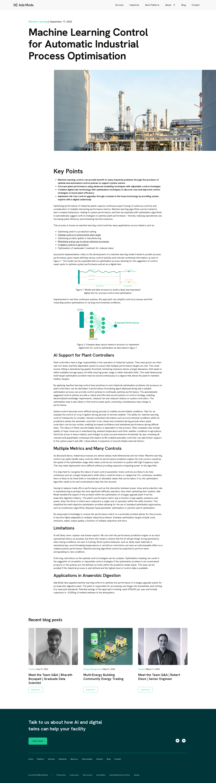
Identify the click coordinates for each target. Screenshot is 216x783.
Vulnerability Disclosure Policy (120, 775)
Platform (40, 759)
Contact (196, 4)
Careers (99, 759)
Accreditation (101, 775)
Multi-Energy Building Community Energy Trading (103, 677)
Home (30, 759)
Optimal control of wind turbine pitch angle (79, 234)
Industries (134, 4)
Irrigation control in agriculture (73, 244)
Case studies (87, 759)
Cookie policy (74, 775)
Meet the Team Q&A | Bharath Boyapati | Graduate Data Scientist (50, 679)
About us (74, 759)
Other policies (87, 775)
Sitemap (136, 775)
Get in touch (38, 741)
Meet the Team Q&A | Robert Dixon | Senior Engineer (159, 677)
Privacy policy (61, 775)
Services (119, 4)
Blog (183, 4)
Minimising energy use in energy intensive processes (83, 241)
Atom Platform (152, 4)
